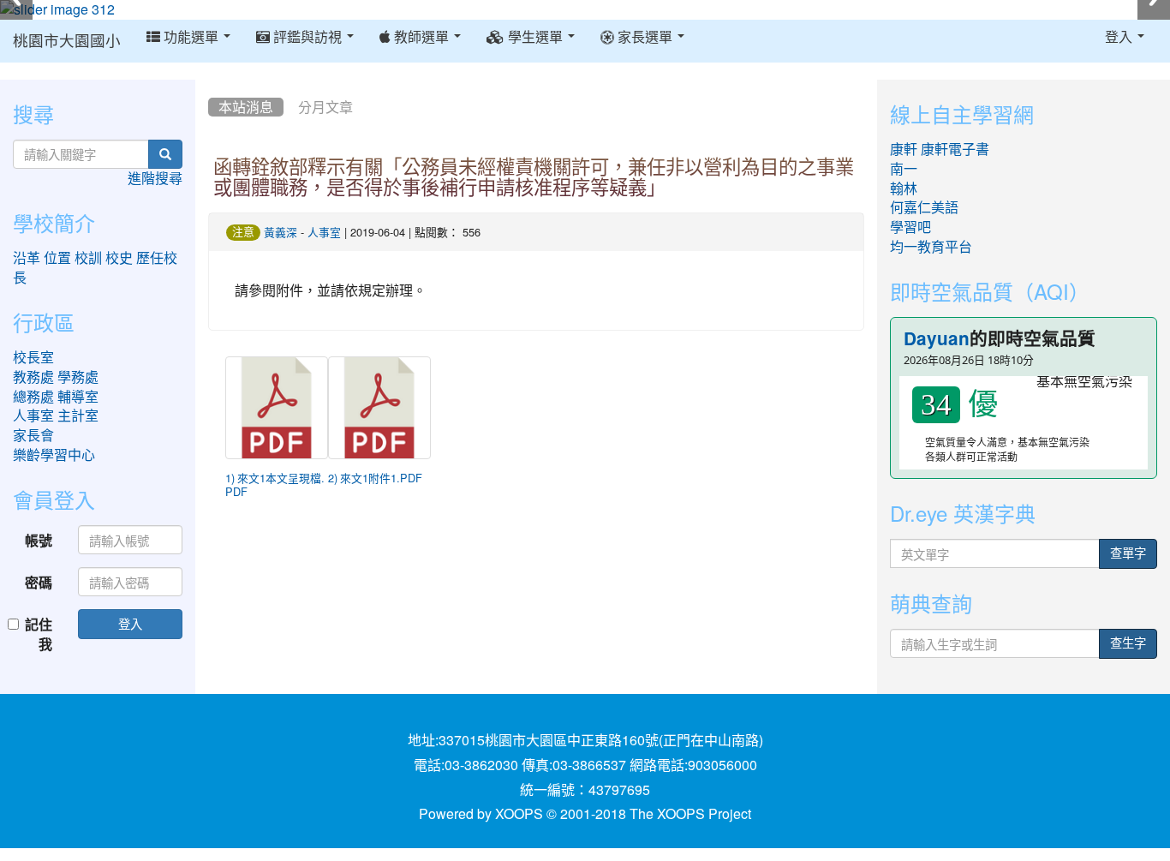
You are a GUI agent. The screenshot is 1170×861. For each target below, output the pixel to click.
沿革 (26, 258)
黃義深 (280, 232)
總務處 (33, 397)
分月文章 (325, 107)
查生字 (1128, 643)
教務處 (33, 377)
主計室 (77, 415)
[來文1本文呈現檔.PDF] (276, 407)
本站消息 (245, 107)
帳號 (38, 540)
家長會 (33, 435)
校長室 (33, 357)
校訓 (88, 258)
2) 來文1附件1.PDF (375, 478)
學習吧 (910, 227)
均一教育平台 (931, 247)
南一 (903, 169)
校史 (119, 258)
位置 (57, 258)
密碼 (38, 582)
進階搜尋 (155, 178)
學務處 (77, 377)
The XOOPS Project (690, 814)
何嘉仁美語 (924, 207)
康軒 (903, 149)
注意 (243, 231)
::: (212, 85)
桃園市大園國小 (67, 41)
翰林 (903, 188)
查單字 (1128, 553)
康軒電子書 (955, 149)
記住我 (38, 634)
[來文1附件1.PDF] (379, 407)
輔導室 (77, 397)
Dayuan (937, 339)
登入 (130, 623)
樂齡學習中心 (54, 455)
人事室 (324, 232)
